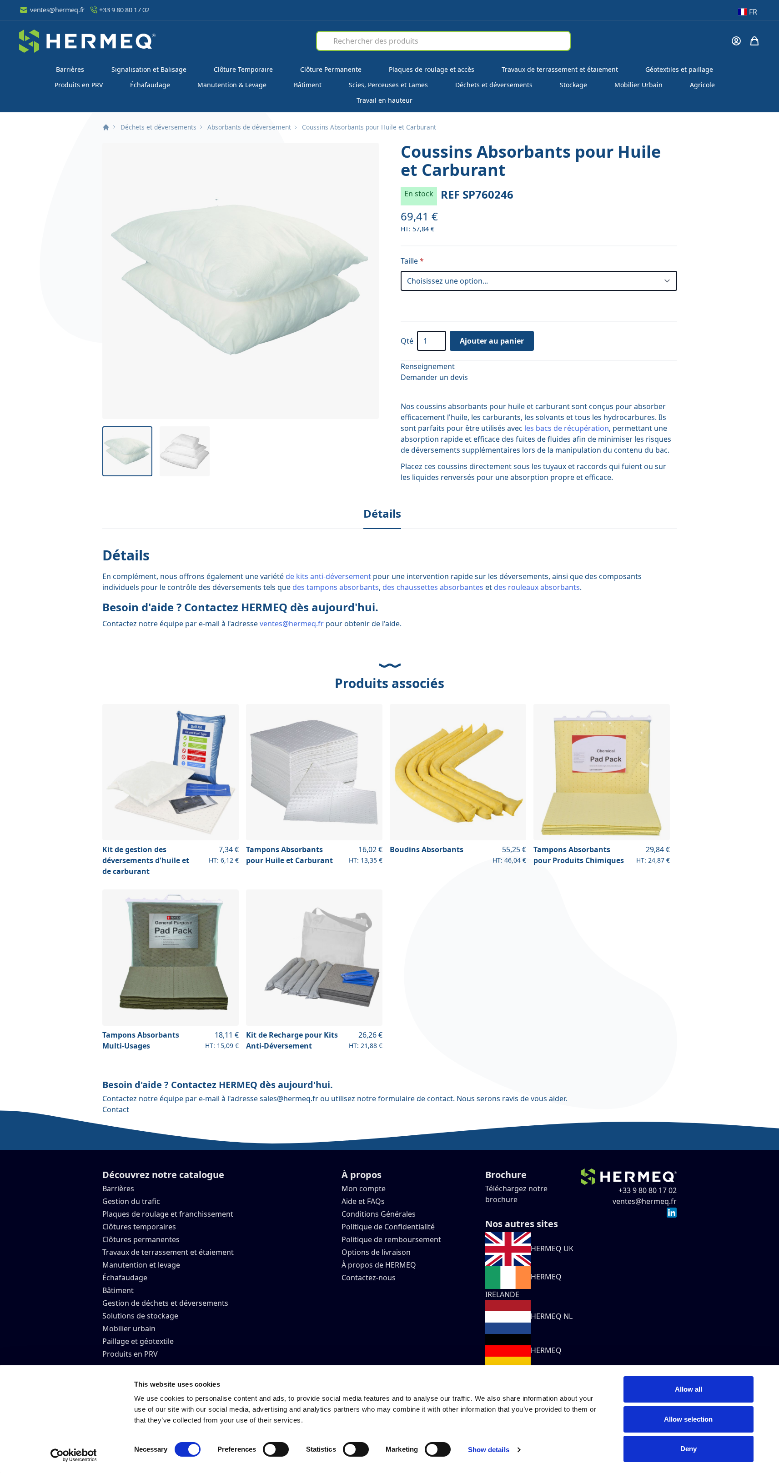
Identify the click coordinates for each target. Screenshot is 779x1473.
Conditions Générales (379, 1214)
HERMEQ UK (552, 1248)
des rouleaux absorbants (537, 587)
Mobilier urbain (129, 1328)
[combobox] (443, 41)
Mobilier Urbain (638, 84)
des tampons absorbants (335, 587)
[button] (240, 281)
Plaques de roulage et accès (431, 69)
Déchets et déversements (494, 84)
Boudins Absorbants (426, 849)
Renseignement (428, 366)
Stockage (573, 84)
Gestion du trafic (131, 1201)
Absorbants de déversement (249, 127)
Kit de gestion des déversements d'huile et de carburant (145, 860)
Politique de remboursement (391, 1239)
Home (106, 127)
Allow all (688, 1389)
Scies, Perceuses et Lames (388, 84)
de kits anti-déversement (328, 576)
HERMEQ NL (552, 1316)
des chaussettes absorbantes (432, 587)
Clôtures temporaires (139, 1227)
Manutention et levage (141, 1265)
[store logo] (87, 41)
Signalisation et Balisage (148, 69)
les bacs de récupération (566, 428)
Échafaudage (150, 84)
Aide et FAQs (364, 1201)
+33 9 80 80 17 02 (124, 9)
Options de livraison (376, 1252)
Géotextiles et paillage (679, 69)
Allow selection (688, 1419)
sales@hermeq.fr (289, 1099)
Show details (488, 1449)
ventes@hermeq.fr (57, 9)
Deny (688, 1449)
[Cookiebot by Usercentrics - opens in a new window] (73, 1455)
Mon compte (364, 1188)
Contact (115, 1109)
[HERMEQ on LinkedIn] (672, 1212)
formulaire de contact (415, 1099)
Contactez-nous (369, 1278)
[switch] (276, 1449)
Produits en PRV (79, 84)
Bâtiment (308, 84)
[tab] (382, 514)
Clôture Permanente (331, 69)
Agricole (702, 84)
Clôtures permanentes (141, 1239)
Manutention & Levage (231, 84)
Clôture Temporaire (243, 69)
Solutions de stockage (141, 1316)
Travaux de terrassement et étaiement (560, 69)
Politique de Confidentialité (388, 1227)
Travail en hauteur (384, 100)
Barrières (70, 69)
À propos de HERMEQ (379, 1265)
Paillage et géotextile (138, 1341)
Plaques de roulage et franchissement (167, 1214)
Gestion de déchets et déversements (166, 1303)
